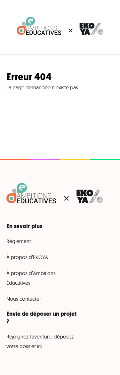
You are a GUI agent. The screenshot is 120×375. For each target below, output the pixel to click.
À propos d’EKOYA (27, 257)
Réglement (18, 241)
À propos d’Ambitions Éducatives (31, 278)
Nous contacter (23, 299)
